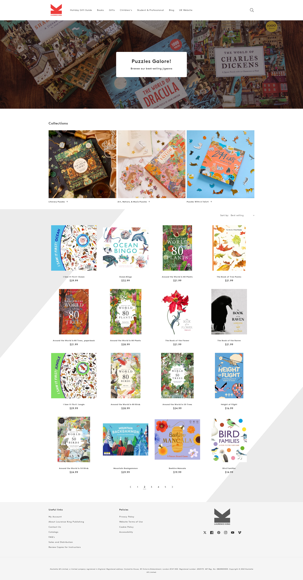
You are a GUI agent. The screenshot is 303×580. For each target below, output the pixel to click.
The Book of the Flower (177, 340)
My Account (55, 516)
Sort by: (224, 215)
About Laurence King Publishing (66, 521)
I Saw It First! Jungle (74, 404)
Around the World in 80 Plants (177, 277)
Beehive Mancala (177, 468)
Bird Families (229, 468)
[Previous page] (130, 486)
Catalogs (53, 532)
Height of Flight (229, 404)
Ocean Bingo (125, 277)
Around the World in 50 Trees (177, 404)
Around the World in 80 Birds (126, 404)
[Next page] (172, 486)
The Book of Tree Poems (229, 277)
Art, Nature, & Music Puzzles (132, 202)
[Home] (56, 10)
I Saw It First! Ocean (73, 277)
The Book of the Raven (229, 340)
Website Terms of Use (131, 521)
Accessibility (126, 532)
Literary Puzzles (57, 202)
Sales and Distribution (61, 542)
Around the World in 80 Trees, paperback (74, 340)
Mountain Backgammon (125, 468)
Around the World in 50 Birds (74, 468)
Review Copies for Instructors (65, 547)
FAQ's (52, 537)
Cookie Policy (126, 527)
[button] (251, 10)
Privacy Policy (126, 516)
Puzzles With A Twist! (198, 202)
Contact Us (55, 527)
